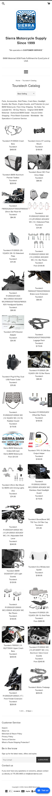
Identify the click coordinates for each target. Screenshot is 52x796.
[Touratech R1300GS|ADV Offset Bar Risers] (39, 399)
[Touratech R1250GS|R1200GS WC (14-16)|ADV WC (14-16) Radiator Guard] (13, 400)
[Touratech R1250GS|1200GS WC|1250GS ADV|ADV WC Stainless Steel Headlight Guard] (39, 471)
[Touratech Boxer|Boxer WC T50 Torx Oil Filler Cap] (39, 510)
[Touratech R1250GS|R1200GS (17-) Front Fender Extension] (13, 678)
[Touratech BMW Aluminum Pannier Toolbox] (13, 163)
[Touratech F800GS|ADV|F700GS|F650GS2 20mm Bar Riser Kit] (13, 195)
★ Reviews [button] (50, 400)
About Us (5, 730)
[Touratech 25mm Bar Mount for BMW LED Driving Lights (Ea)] (13, 473)
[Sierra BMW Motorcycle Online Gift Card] (13, 438)
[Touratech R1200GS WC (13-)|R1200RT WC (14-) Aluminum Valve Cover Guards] (39, 635)
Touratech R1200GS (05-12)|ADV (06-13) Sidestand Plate (13, 253)
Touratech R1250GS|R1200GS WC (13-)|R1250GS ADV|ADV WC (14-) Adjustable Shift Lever (13, 533)
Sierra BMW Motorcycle (32, 787)
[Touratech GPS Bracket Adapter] (13, 322)
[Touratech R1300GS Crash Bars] (13, 130)
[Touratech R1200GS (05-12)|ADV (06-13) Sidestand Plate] (13, 240)
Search (4, 728)
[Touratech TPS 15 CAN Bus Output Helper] (39, 440)
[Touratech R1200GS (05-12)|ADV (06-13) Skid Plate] (39, 598)
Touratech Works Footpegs (39, 687)
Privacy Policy (7, 736)
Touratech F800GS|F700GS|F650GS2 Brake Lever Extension (39, 291)
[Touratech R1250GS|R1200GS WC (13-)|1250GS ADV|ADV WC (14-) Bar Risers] (39, 241)
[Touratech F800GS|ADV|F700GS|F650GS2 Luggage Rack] (39, 323)
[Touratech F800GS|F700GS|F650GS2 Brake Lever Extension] (39, 278)
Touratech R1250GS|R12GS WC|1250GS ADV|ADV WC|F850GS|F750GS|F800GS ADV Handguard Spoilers (14, 299)
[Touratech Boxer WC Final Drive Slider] (39, 162)
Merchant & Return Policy (12, 733)
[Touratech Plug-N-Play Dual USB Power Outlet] (13, 362)
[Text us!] (42, 791)
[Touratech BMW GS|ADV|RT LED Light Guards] (13, 558)
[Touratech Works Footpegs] (39, 676)
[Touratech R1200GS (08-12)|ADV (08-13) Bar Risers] (39, 359)
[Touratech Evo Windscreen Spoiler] (39, 556)
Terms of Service (8, 739)
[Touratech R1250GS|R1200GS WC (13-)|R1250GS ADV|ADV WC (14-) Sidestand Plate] (39, 199)
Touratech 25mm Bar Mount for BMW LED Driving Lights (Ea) (13, 488)
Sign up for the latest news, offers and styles (19, 753)
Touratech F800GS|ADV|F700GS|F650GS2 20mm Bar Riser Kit (15, 208)
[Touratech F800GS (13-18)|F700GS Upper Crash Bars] (13, 634)
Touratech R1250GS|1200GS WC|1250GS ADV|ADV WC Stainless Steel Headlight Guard (39, 487)
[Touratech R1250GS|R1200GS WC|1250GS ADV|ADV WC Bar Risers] (13, 594)
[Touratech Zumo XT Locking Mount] (39, 130)
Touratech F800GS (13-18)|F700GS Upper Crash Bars (13, 648)
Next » (30, 711)
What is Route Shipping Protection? (16, 742)
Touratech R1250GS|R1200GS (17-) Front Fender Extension (13, 696)
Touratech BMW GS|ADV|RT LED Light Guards (13, 573)
